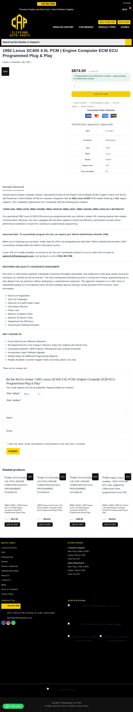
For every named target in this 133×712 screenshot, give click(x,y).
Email (9, 431)
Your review (14, 400)
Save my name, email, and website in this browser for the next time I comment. (47, 444)
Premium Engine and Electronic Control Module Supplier (46, 9)
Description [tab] (8, 187)
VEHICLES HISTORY (63, 27)
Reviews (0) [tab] (19, 187)
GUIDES (125, 27)
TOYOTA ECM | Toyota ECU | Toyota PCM (92, 124)
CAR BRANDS (86, 27)
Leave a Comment (11, 62)
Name (10, 417)
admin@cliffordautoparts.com (18, 256)
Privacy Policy (82, 706)
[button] (13, 706)
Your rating (13, 393)
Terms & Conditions (69, 706)
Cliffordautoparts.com (69, 703)
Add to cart (101, 94)
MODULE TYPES (107, 27)
